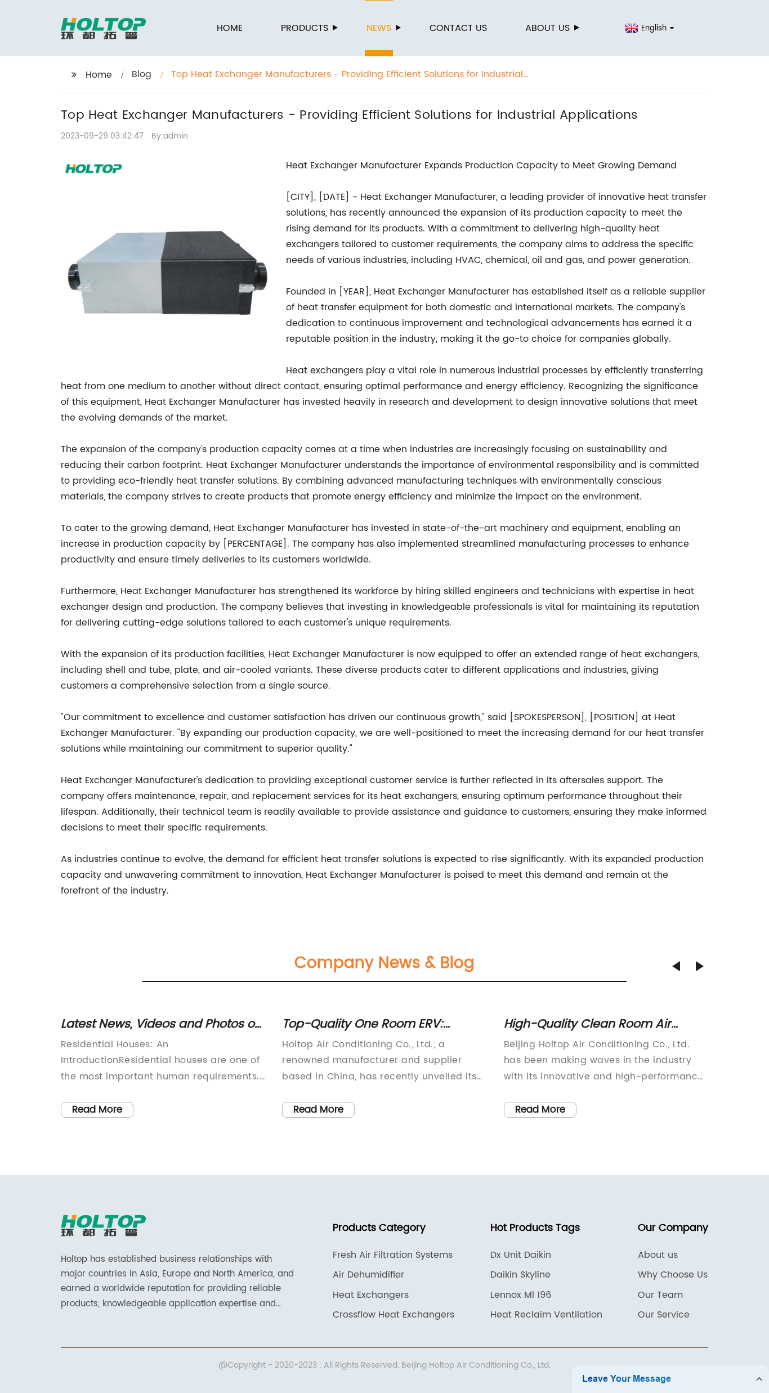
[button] (676, 966)
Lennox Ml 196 (520, 1295)
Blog (141, 74)
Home (230, 28)
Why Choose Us (673, 1274)
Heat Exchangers (371, 1295)
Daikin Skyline (520, 1275)
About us (547, 28)
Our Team (660, 1295)
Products (304, 28)
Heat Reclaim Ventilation (546, 1314)
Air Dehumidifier (368, 1275)
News (378, 28)
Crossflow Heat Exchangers (393, 1314)
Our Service (664, 1314)
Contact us (458, 28)
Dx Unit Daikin (520, 1255)
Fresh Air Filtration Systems (393, 1255)
